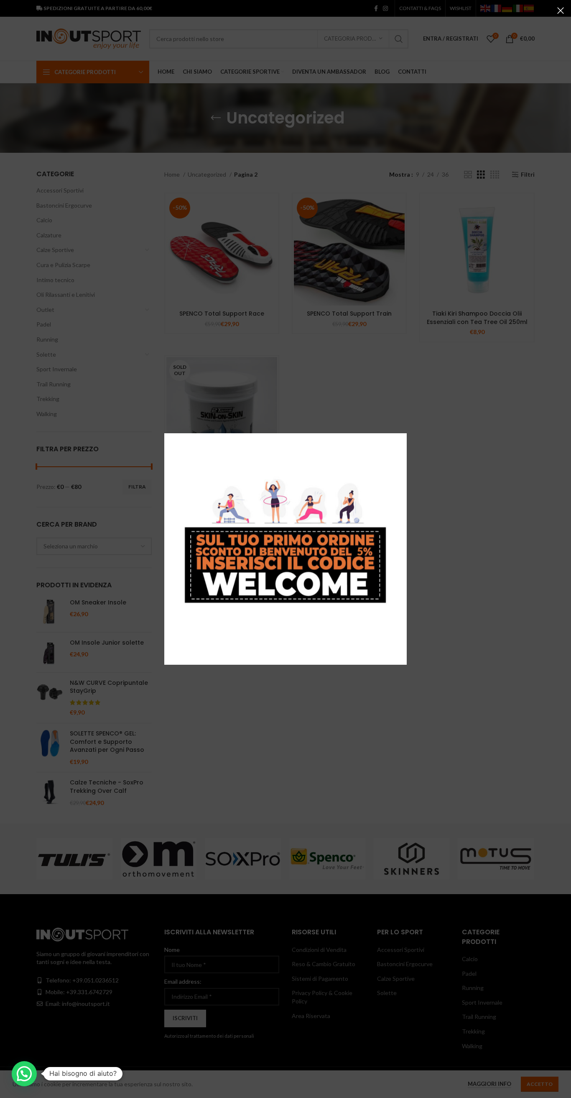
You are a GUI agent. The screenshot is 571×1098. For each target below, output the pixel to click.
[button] (24, 1073)
